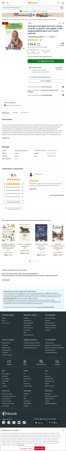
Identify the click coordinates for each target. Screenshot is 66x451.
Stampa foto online (29, 335)
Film (46, 374)
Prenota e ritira (27, 320)
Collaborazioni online (50, 327)
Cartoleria (26, 394)
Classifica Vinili (28, 386)
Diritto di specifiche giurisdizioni (28, 273)
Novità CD (26, 376)
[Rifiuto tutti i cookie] (63, 430)
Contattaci (5, 352)
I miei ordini (5, 345)
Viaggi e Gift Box (49, 398)
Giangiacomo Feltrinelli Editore (53, 345)
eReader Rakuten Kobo (51, 403)
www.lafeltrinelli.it (9, 298)
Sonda (52, 37)
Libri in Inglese (5, 378)
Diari (25, 396)
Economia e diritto (11, 273)
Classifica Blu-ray (50, 381)
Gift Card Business (50, 323)
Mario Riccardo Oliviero (36, 37)
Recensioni (24, 112)
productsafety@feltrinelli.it (45, 307)
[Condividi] (63, 23)
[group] (33, 11)
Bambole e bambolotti (8, 403)
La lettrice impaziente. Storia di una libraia (58, 245)
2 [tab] (31, 261)
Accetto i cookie (39, 448)
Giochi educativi (6, 398)
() (38, 40)
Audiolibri (4, 386)
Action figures (5, 406)
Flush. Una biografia (24, 244)
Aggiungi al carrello (47, 61)
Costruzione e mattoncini (8, 396)
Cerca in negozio (45, 81)
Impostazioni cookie (26, 448)
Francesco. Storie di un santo (41, 245)
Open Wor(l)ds (27, 403)
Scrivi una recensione (13, 202)
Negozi (4, 318)
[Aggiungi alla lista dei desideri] (60, 23)
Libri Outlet (4, 376)
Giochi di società (6, 401)
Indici (25, 332)
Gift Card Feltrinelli (28, 323)
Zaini (25, 398)
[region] (33, 439)
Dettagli (15, 112)
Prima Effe (47, 330)
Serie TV (47, 383)
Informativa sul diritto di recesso (32, 345)
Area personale (6, 343)
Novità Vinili (27, 383)
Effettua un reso (6, 347)
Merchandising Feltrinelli (51, 396)
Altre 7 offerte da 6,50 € (45, 56)
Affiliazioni (47, 320)
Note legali (6, 280)
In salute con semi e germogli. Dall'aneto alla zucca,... (8, 245)
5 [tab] (36, 261)
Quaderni (26, 406)
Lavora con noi (6, 323)
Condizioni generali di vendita (31, 343)
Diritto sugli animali (52, 275)
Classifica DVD (49, 378)
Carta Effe (26, 318)
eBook (3, 383)
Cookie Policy (20, 445)
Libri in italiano (6, 374)
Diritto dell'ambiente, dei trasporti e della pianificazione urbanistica (23, 275)
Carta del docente (28, 327)
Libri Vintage (5, 381)
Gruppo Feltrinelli (49, 343)
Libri (3, 273)
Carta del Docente (46, 86)
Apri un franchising (50, 318)
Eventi (3, 320)
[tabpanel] (14, 36)
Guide (16, 156)
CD (24, 374)
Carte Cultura (27, 325)
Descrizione (5, 112)
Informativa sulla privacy (30, 347)
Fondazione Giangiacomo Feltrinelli (54, 347)
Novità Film (48, 376)
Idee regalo (48, 394)
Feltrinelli (35, 56)
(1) (19, 179)
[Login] (7, 2)
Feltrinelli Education (50, 350)
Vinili (25, 381)
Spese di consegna (7, 355)
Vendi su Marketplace (50, 325)
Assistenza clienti (6, 350)
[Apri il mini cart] (62, 2)
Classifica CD (27, 378)
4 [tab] (34, 261)
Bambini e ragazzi (50, 386)
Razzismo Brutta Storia (51, 352)
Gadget (47, 401)
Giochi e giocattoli (7, 394)
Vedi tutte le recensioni (57, 195)
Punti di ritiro (27, 330)
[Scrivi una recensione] (41, 40)
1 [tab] (29, 261)
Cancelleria (27, 401)
